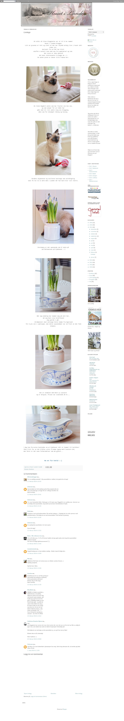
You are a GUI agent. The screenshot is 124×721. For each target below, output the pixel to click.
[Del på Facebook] (51, 467)
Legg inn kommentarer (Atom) (39, 696)
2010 (91, 267)
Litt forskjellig (92, 277)
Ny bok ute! (92, 401)
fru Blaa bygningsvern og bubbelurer (94, 369)
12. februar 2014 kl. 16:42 (34, 543)
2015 (91, 225)
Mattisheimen (93, 399)
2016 (91, 222)
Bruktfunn (31, 469)
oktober (93, 234)
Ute (90, 281)
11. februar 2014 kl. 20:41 (34, 494)
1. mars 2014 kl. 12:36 (33, 650)
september (94, 236)
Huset (90, 275)
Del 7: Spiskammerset (93, 180)
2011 (91, 264)
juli (92, 240)
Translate (93, 36)
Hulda (29, 511)
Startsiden (53, 693)
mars (92, 250)
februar (93, 252)
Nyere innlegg (27, 693)
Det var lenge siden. (94, 358)
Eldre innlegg (78, 693)
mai (92, 245)
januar (93, 257)
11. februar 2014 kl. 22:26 (34, 517)
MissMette (30, 590)
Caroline (29, 573)
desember (94, 229)
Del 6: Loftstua (93, 177)
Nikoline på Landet (92, 386)
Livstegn (93, 254)
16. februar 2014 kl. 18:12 (34, 616)
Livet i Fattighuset (94, 405)
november (94, 231)
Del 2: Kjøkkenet (93, 168)
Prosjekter (92, 279)
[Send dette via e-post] (46, 467)
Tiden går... (92, 364)
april (92, 247)
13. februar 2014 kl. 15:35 (34, 568)
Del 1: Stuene (93, 166)
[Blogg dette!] (48, 467)
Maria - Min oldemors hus (34, 536)
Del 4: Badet (92, 173)
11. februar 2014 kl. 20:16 (34, 481)
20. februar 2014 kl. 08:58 (34, 639)
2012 (91, 262)
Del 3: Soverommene (93, 171)
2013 (91, 260)
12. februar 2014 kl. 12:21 (34, 530)
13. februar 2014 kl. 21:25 (34, 584)
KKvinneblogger (32, 477)
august (93, 238)
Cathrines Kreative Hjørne (34, 621)
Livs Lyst (92, 357)
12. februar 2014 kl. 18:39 (34, 553)
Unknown (30, 486)
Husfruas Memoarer (92, 395)
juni (92, 243)
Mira (28, 558)
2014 (91, 227)
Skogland (92, 362)
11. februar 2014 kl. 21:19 (34, 506)
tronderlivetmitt (31, 549)
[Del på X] (49, 467)
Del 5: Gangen (93, 175)
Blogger (65, 709)
